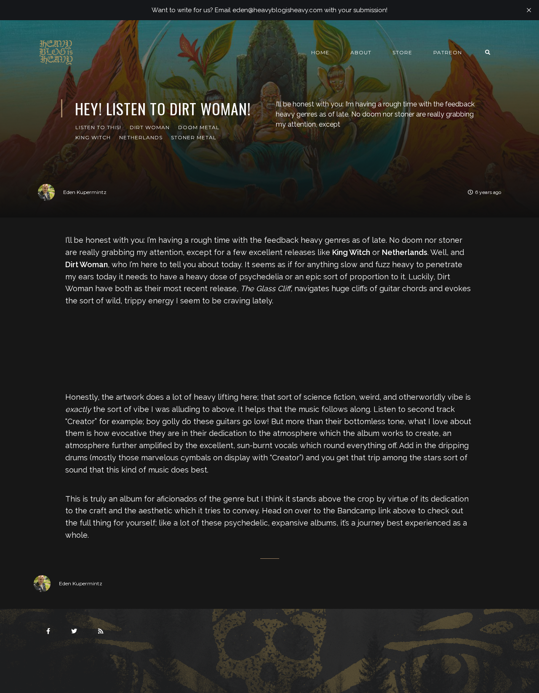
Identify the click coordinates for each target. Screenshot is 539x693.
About (360, 52)
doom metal (198, 127)
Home (320, 52)
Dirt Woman (150, 127)
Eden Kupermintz (85, 192)
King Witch (93, 137)
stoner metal (193, 137)
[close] (529, 10)
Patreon (447, 52)
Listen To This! (98, 127)
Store (402, 52)
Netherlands (141, 137)
